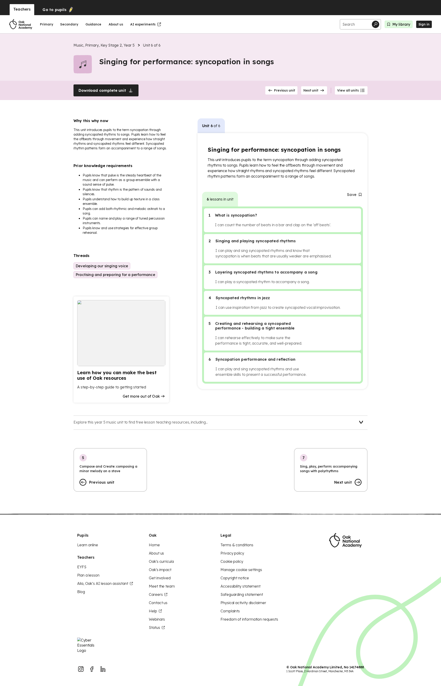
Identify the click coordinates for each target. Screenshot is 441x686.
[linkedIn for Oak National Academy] (103, 669)
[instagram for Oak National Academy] (81, 669)
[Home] (20, 24)
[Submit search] (375, 24)
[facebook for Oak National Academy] (92, 669)
